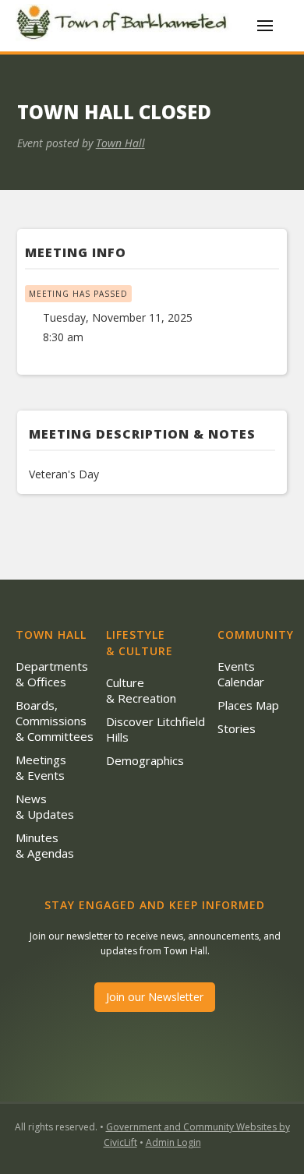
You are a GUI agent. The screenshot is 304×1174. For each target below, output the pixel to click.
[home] (125, 25)
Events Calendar (240, 673)
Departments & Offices (52, 673)
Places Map (248, 705)
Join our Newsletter (154, 996)
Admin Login (173, 1142)
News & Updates (45, 806)
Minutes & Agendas (45, 845)
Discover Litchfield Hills (155, 729)
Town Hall (120, 143)
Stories (236, 728)
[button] (265, 25)
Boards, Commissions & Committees (55, 720)
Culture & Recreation (141, 690)
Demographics (145, 760)
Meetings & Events (41, 767)
